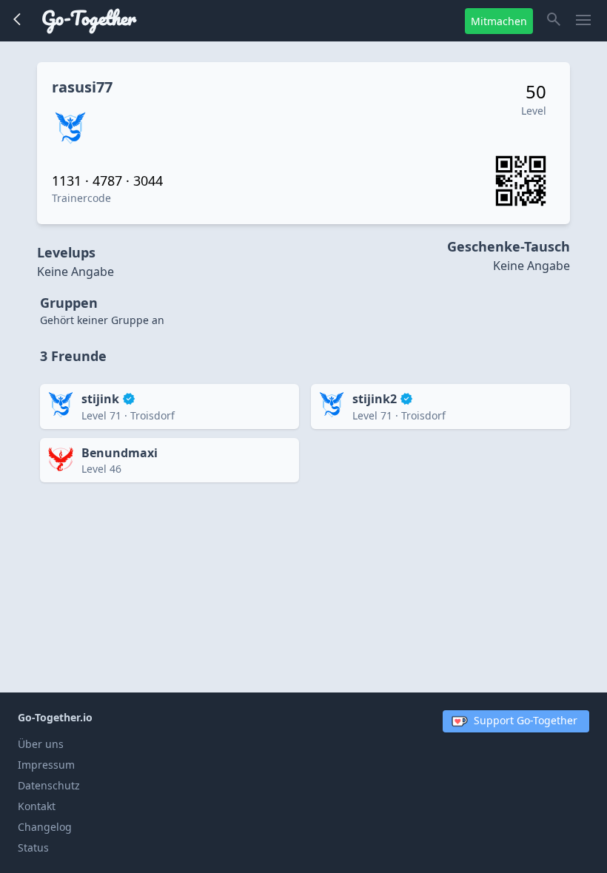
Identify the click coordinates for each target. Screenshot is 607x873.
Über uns (41, 744)
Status (33, 847)
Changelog (45, 827)
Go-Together (88, 17)
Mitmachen (499, 21)
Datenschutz (49, 785)
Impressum (46, 765)
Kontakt (37, 806)
